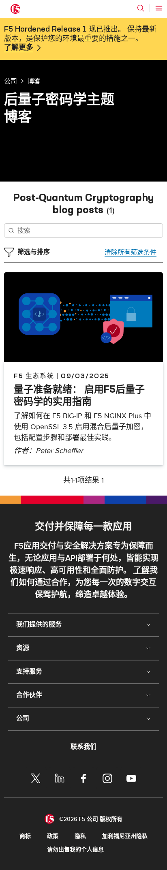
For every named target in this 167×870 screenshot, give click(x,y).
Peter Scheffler (59, 451)
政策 (52, 836)
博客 (34, 81)
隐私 (80, 836)
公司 (10, 81)
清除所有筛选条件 (130, 252)
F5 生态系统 (34, 376)
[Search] (141, 8)
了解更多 (18, 47)
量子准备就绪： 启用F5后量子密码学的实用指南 (79, 395)
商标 (25, 836)
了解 (141, 570)
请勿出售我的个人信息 (75, 849)
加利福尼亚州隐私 (125, 836)
